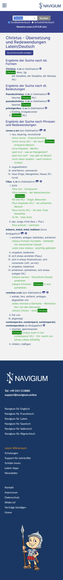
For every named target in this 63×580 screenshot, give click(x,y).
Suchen (44, 18)
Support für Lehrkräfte (18, 458)
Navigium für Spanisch (18, 424)
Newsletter (11, 473)
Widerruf (10, 502)
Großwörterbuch (20, 22)
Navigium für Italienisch (18, 429)
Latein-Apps (12, 468)
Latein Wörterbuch (16, 448)
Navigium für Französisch (19, 414)
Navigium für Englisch (17, 409)
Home (8, 512)
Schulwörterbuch (44, 22)
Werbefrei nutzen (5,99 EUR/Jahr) (31, 27)
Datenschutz (12, 497)
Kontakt (9, 487)
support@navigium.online (21, 394)
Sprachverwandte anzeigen (19, 52)
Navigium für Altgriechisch (20, 434)
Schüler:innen (13, 463)
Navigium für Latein (16, 419)
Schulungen (11, 453)
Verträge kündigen (15, 507)
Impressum (11, 492)
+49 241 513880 (20, 390)
